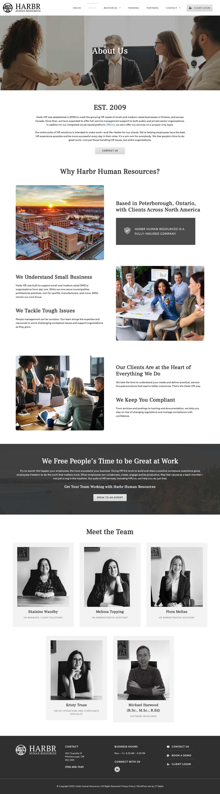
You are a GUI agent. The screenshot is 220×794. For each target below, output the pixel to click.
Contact (171, 8)
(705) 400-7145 (74, 766)
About (92, 8)
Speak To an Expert (110, 497)
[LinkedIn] (117, 770)
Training (133, 8)
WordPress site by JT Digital (150, 786)
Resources (110, 8)
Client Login (202, 8)
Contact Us (110, 150)
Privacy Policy (128, 786)
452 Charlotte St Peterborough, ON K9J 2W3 (74, 756)
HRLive (77, 8)
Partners (152, 8)
